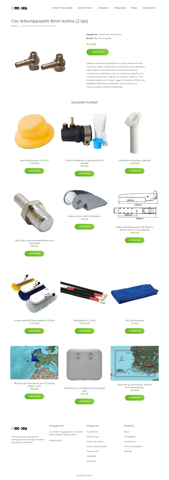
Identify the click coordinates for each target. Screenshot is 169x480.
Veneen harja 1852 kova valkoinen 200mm (34, 320)
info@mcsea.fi (55, 440)
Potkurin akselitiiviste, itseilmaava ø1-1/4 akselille (84, 162)
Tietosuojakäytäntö (133, 446)
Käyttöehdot (130, 441)
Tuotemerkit (148, 7)
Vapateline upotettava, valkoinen (135, 160)
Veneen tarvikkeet (62, 7)
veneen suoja (92, 436)
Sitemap (128, 451)
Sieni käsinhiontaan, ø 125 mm (34, 160)
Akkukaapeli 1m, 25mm (84, 320)
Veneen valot (85, 7)
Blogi (134, 7)
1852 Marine (115, 34)
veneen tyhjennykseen (96, 446)
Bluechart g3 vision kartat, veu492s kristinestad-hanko (135, 386)
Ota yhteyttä (130, 436)
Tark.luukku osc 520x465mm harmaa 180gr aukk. (84, 389)
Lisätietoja (97, 52)
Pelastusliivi (120, 7)
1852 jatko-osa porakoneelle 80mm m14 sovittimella (34, 242)
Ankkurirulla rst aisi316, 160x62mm (84, 216)
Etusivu (14, 26)
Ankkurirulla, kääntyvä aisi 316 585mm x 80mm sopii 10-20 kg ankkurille (135, 228)
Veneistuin (103, 7)
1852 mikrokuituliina (134, 320)
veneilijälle (91, 456)
